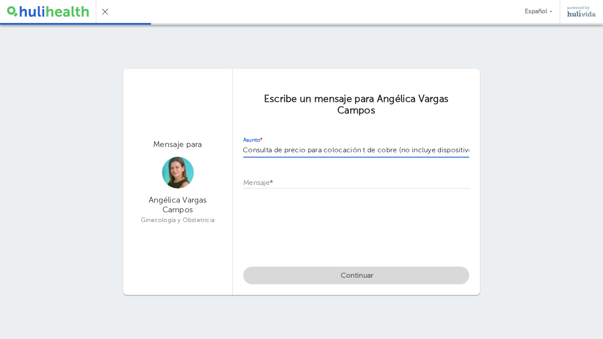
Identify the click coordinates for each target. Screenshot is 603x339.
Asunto (253, 140)
